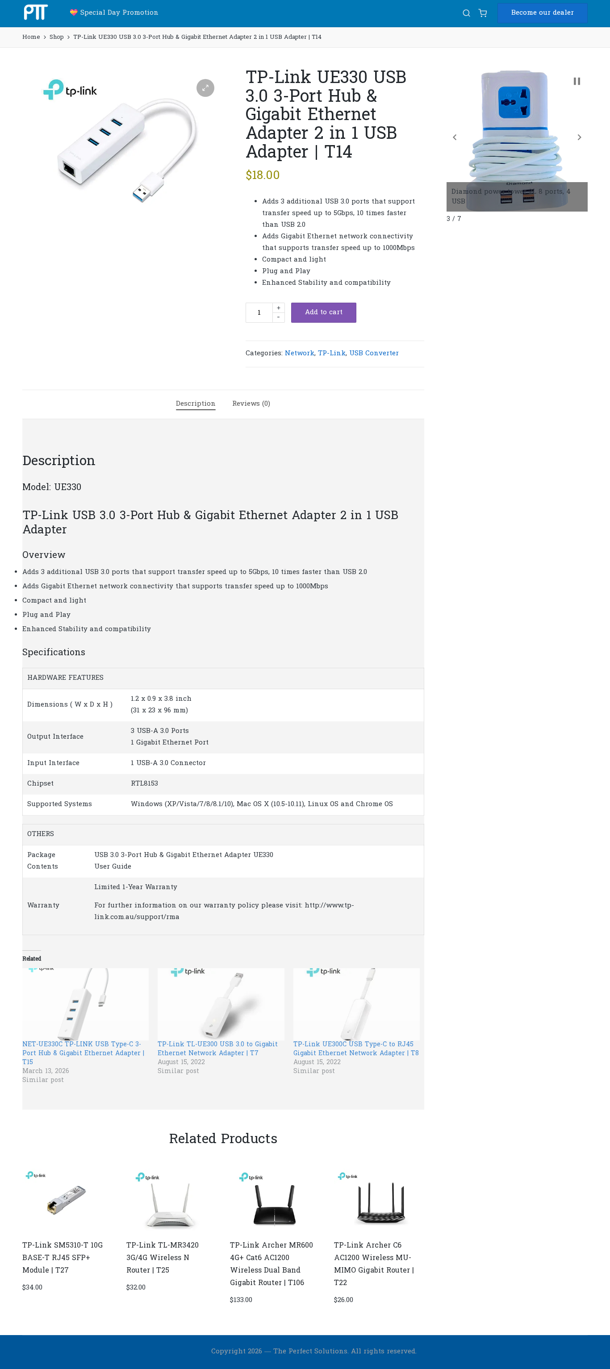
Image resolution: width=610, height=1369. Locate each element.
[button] (542, 13)
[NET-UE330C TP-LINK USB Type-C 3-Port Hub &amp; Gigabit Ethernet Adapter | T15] (85, 1004)
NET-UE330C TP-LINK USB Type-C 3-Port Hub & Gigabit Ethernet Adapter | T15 (83, 1053)
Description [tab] (196, 404)
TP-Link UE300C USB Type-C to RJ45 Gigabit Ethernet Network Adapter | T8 (356, 1049)
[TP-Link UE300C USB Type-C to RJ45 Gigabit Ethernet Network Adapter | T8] (356, 1004)
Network (299, 353)
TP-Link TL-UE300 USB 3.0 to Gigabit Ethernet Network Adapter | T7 (218, 1049)
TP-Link (332, 353)
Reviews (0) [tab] (251, 404)
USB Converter (374, 353)
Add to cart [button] (67, 1232)
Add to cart (324, 312)
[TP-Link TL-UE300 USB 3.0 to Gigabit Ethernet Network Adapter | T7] (221, 1004)
